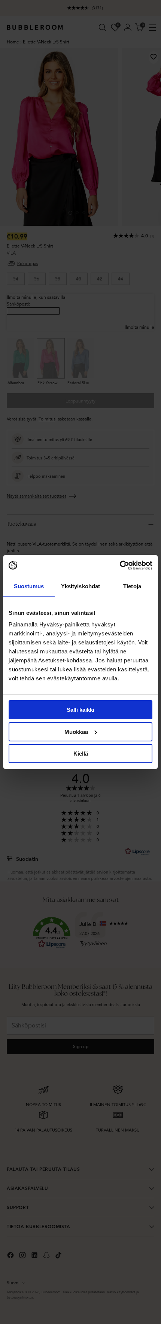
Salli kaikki (80, 710)
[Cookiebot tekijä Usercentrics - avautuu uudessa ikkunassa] (119, 565)
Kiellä (80, 753)
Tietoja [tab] (132, 586)
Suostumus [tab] (29, 586)
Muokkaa (76, 732)
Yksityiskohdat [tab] (80, 586)
